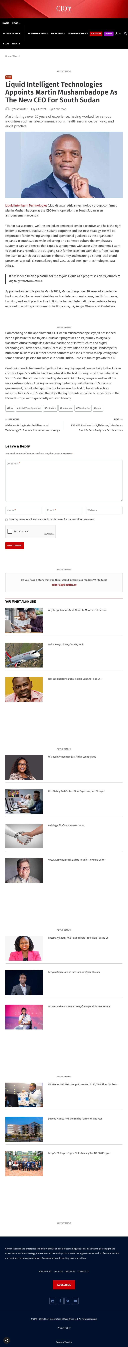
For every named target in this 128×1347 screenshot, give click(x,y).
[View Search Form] (125, 33)
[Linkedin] (52, 1301)
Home (5, 23)
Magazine (96, 34)
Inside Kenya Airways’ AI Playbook (65, 644)
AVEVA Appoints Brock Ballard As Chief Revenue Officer (76, 859)
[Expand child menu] (16, 23)
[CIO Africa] (64, 9)
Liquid (98, 408)
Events (16, 43)
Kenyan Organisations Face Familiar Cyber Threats (74, 972)
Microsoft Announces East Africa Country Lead (72, 756)
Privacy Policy (64, 1328)
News (8, 77)
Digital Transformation (29, 408)
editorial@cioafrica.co (64, 584)
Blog (6, 43)
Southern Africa (78, 33)
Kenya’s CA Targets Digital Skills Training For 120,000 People (79, 1153)
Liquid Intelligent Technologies (26, 205)
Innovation (66, 408)
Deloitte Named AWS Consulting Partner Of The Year (75, 1118)
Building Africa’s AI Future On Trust (66, 825)
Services (58, 1271)
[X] (67, 1301)
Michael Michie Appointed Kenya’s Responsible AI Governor (79, 1006)
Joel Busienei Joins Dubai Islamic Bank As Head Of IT (75, 678)
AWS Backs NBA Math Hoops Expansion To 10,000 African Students (82, 1084)
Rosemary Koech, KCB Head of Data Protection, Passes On (78, 937)
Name (11, 510)
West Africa (58, 33)
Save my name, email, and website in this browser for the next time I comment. (52, 519)
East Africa (50, 408)
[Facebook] (60, 1301)
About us (70, 1271)
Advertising (45, 1271)
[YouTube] (75, 1301)
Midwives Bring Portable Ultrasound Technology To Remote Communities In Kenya (32, 425)
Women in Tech (11, 33)
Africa (10, 408)
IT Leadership (83, 408)
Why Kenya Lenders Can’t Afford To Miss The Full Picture (77, 610)
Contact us (83, 1271)
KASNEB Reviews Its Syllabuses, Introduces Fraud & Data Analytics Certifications (97, 425)
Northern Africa (38, 33)
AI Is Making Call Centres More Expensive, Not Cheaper (76, 791)
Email (51, 510)
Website (92, 510)
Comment (13, 463)
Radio (109, 34)
